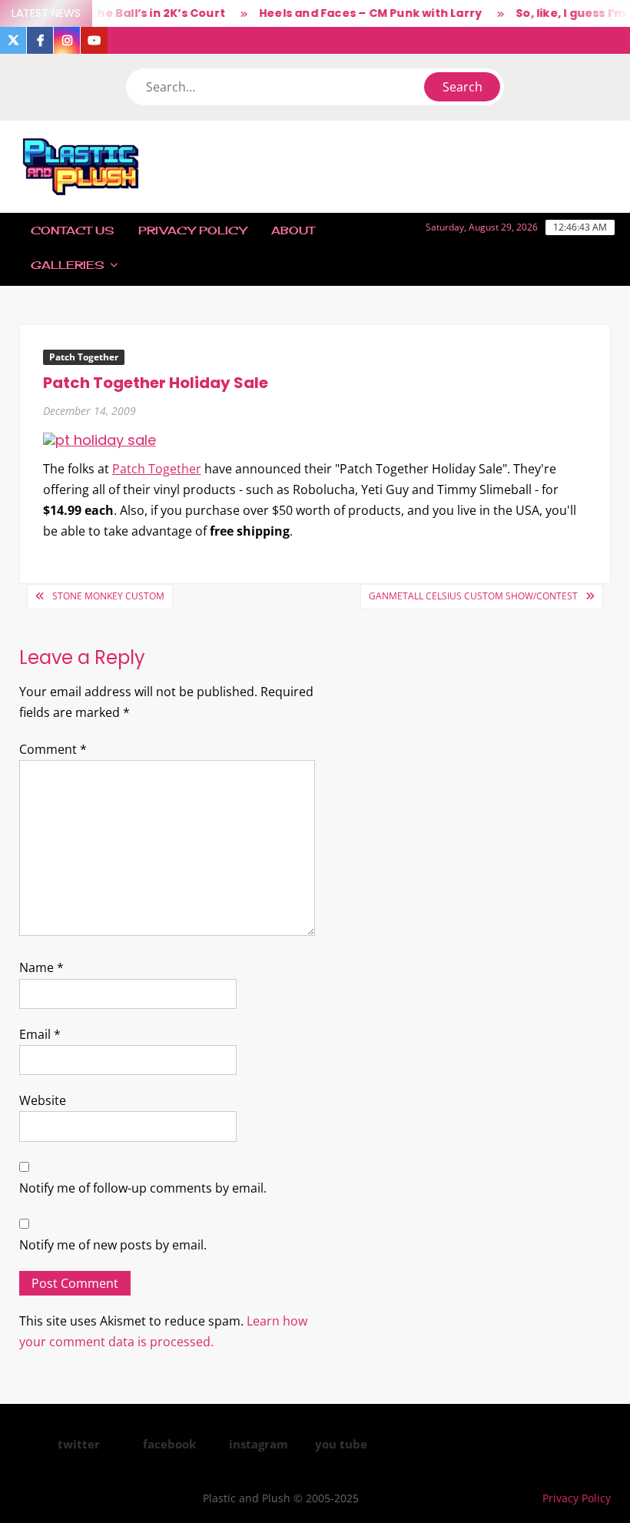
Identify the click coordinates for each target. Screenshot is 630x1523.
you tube (341, 1444)
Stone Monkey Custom (108, 595)
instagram (258, 1444)
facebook (169, 1444)
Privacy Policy (192, 230)
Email (40, 1034)
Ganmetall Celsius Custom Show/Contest (473, 595)
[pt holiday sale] (99, 439)
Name (41, 967)
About (292, 230)
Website (42, 1100)
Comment (53, 749)
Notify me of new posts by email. (113, 1244)
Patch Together (83, 356)
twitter (79, 1444)
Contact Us (72, 230)
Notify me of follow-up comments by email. (143, 1188)
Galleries (67, 264)
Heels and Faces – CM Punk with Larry (361, 13)
